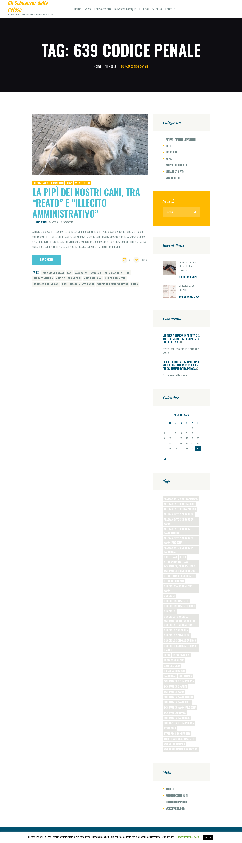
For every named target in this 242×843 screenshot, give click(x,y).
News (69, 183)
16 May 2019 (39, 222)
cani (69, 273)
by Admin (53, 222)
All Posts (110, 66)
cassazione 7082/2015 (88, 273)
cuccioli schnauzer (176, 601)
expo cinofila (181, 655)
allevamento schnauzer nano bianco (178, 531)
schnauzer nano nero (177, 702)
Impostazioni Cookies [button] (188, 837)
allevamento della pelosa (180, 509)
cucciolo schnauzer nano (180, 640)
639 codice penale (53, 273)
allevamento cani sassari (179, 504)
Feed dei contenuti (177, 795)
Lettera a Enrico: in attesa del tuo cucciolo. (188, 267)
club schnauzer (174, 581)
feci (127, 273)
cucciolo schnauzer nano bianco (180, 648)
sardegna (170, 676)
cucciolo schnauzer (176, 635)
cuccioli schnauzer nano (179, 606)
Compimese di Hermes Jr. (175, 375)
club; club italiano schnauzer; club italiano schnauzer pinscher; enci (179, 566)
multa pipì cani (92, 278)
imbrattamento (43, 278)
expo (167, 655)
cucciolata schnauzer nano (178, 588)
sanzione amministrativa (112, 284)
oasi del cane (172, 665)
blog (168, 146)
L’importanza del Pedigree (187, 288)
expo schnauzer (174, 660)
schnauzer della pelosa (179, 681)
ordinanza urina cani (46, 284)
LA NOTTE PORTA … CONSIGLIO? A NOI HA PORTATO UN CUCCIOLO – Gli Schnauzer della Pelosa (181, 365)
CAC (166, 557)
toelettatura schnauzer (179, 739)
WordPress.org (175, 808)
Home (97, 66)
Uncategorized (175, 172)
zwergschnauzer (174, 744)
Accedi (170, 789)
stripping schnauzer (177, 733)
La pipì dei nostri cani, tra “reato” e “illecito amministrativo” (86, 202)
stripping (170, 728)
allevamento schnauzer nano (178, 521)
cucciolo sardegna (176, 630)
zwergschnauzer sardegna (180, 749)
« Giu (164, 459)
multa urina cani (115, 278)
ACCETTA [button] (208, 837)
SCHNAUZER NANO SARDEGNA (180, 707)
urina (134, 284)
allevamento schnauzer (178, 514)
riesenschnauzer (174, 671)
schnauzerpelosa (175, 712)
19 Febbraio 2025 (189, 296)
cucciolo (169, 611)
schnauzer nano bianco (178, 697)
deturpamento (113, 273)
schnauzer (185, 676)
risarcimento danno (82, 284)
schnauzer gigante (175, 686)
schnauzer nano (174, 691)
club (183, 557)
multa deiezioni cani (68, 278)
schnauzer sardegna (177, 718)
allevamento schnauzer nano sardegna (178, 540)
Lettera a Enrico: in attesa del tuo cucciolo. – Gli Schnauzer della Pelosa (181, 338)
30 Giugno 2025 (188, 277)
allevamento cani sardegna (181, 498)
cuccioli (169, 595)
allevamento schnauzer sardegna (178, 549)
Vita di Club (82, 183)
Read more (46, 259)
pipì (64, 284)
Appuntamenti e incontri (48, 183)
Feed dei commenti (176, 802)
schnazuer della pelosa (179, 723)
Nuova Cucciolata (176, 165)
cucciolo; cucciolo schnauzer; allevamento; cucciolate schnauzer (179, 620)
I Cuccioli (171, 152)
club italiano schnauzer (179, 576)
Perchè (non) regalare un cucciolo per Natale (181, 351)
